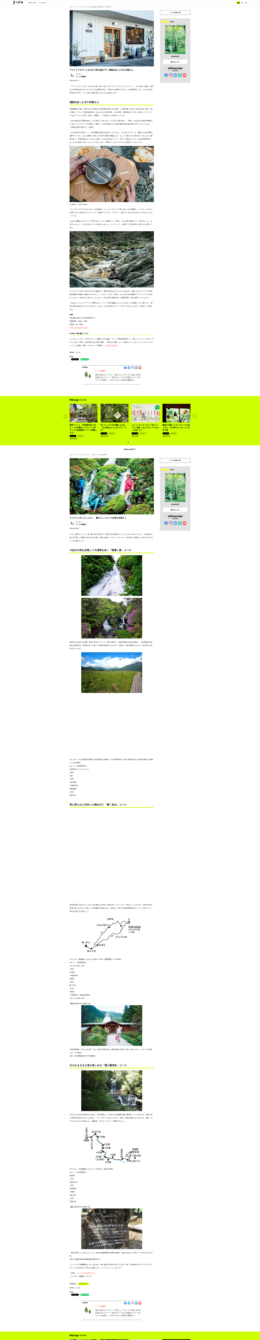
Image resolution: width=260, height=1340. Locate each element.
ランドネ (75, 7)
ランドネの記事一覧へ (175, 12)
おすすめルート (83, 1283)
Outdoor (80, 436)
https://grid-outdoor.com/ (79, 328)
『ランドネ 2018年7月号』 (86, 1273)
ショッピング (42, 2)
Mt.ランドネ (32, 2)
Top (70, 7)
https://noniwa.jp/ (111, 345)
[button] (65, 416)
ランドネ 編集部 (100, 370)
